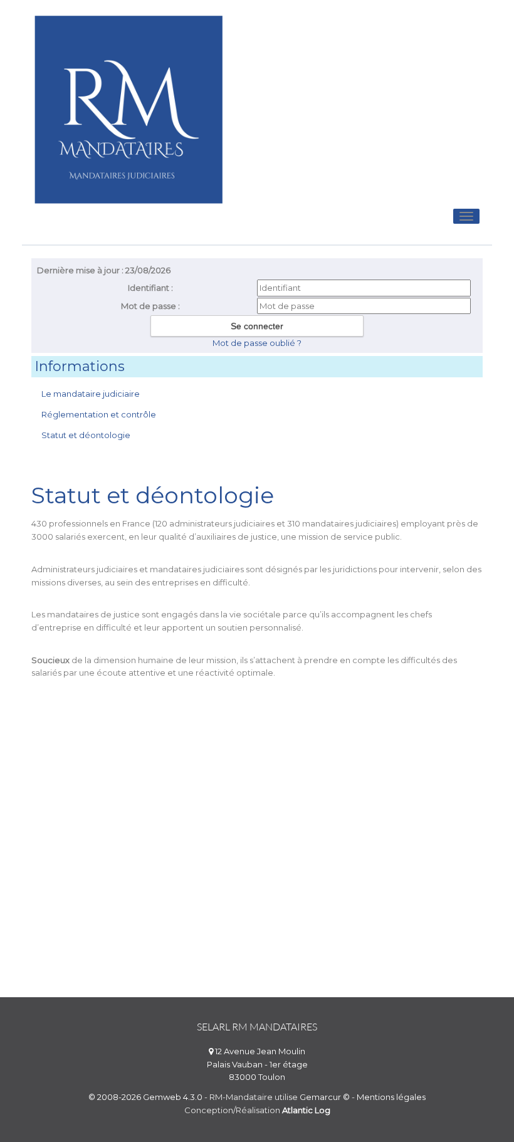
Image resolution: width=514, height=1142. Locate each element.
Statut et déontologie (85, 435)
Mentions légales (391, 1097)
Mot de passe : (150, 306)
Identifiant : (150, 288)
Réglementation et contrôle (98, 414)
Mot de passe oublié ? (257, 343)
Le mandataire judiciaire (90, 394)
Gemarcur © (325, 1097)
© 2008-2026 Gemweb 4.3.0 (145, 1097)
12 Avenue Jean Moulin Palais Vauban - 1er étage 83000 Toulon (257, 1064)
